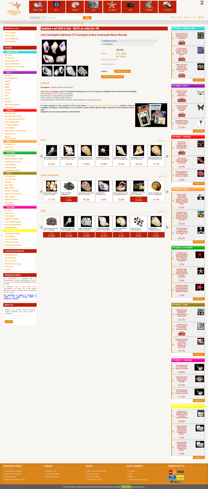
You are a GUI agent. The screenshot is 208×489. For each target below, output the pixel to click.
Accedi (173, 17)
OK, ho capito (126, 487)
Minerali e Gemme (38, 10)
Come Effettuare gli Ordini (13, 471)
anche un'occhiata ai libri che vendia (103, 105)
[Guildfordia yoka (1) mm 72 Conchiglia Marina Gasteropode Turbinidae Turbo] (104, 150)
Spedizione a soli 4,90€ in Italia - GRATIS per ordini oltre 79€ (70, 28)
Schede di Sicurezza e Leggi (137, 479)
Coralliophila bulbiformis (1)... (101, 193)
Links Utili (8, 269)
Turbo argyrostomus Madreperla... (120, 229)
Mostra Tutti (162, 141)
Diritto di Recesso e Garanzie (96, 471)
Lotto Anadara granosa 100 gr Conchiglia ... (86, 229)
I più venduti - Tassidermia (182, 360)
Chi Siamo (131, 471)
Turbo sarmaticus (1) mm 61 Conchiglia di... (155, 193)
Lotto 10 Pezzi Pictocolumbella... (137, 229)
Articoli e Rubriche (10, 258)
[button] (42, 156)
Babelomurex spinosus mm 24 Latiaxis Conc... (68, 158)
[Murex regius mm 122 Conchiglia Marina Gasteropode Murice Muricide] (121, 186)
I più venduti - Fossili (180, 305)
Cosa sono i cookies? (138, 487)
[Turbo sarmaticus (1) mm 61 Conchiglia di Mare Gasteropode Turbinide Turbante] (156, 186)
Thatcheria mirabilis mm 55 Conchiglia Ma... (121, 158)
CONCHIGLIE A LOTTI (110, 41)
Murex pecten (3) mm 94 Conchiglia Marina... (51, 158)
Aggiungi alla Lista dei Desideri (112, 76)
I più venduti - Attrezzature (182, 406)
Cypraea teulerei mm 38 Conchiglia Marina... (155, 158)
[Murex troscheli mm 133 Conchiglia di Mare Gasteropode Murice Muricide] (69, 221)
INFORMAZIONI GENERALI (13, 275)
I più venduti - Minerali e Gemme (183, 28)
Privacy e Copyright (93, 477)
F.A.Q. (130, 474)
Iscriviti (8, 321)
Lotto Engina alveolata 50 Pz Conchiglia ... (51, 229)
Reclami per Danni (93, 474)
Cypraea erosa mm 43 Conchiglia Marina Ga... (86, 158)
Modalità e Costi (51, 471)
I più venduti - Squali (180, 189)
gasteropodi (15, 23)
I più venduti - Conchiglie (181, 137)
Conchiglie (75, 10)
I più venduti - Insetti (180, 86)
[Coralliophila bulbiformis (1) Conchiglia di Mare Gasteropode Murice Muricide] (104, 186)
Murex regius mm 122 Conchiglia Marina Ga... (121, 193)
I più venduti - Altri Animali (182, 248)
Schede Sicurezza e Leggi (13, 263)
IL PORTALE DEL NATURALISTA (14, 251)
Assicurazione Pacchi (52, 474)
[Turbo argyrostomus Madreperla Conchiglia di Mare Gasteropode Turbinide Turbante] (121, 221)
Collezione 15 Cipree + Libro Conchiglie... (138, 193)
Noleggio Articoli (10, 477)
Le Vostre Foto (9, 266)
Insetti (56, 10)
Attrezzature (167, 10)
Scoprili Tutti (198, 80)
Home (179, 17)
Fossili (130, 10)
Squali (93, 10)
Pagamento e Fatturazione (13, 474)
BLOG (194, 17)
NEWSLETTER (9, 305)
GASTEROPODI (108, 44)
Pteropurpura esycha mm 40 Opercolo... (138, 158)
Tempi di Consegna (52, 477)
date (88, 105)
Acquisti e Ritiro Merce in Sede (15, 479)
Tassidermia (149, 10)
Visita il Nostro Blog (11, 255)
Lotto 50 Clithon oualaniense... (66, 193)
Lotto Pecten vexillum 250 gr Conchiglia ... (51, 193)
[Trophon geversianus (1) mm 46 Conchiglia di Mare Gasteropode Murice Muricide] (104, 221)
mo (118, 105)
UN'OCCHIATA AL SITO (12, 28)
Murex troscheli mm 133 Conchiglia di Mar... (68, 229)
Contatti (186, 17)
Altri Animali (112, 10)
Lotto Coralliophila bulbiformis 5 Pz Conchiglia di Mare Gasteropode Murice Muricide (52, 23)
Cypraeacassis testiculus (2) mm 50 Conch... (86, 193)
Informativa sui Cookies (94, 479)
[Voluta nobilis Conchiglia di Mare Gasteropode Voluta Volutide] (156, 221)
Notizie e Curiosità (10, 260)
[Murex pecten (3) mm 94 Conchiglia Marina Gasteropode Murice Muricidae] (51, 150)
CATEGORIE (8, 48)
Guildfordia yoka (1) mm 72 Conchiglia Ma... (103, 158)
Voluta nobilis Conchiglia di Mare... (155, 229)
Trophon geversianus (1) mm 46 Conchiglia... (103, 229)
